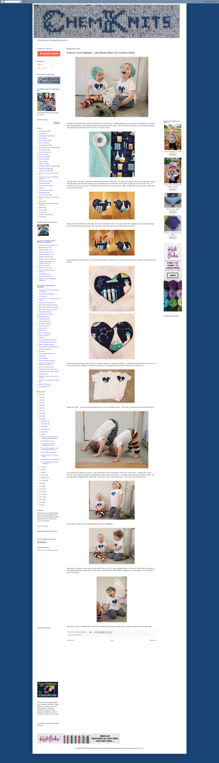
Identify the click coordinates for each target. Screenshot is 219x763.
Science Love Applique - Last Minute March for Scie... (49, 449)
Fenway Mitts (43, 328)
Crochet (41, 138)
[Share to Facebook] (101, 632)
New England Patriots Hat (47, 354)
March (43, 475)
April (42, 472)
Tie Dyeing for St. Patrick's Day (49, 459)
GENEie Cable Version (46, 257)
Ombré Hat (42, 356)
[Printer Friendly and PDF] (108, 633)
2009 (41, 502)
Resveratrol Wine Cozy (46, 276)
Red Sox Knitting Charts (46, 367)
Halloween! (42, 154)
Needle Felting (43, 183)
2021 (41, 408)
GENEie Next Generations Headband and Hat (47, 262)
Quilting (41, 201)
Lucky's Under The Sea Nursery (48, 173)
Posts (41, 65)
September (44, 429)
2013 (41, 491)
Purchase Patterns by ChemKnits (49, 197)
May (42, 469)
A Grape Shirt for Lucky (47, 441)
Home (112, 640)
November (44, 424)
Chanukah (42, 133)
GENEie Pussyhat (44, 265)
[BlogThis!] (97, 632)
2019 (41, 413)
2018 (41, 416)
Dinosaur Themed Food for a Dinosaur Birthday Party (49, 437)
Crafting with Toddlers (45, 136)
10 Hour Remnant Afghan (47, 294)
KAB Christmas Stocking (46, 344)
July (42, 434)
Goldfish (41, 337)
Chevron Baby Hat (44, 321)
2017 (41, 419)
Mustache (42, 351)
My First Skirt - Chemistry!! (48, 452)
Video (40, 217)
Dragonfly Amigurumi (45, 323)
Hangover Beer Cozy (45, 267)
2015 (41, 486)
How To (41, 161)
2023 (41, 403)
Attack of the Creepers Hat (47, 302)
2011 (41, 497)
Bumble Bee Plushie (45, 312)
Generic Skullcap (44, 335)
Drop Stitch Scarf (44, 326)
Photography (43, 192)
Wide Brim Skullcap (45, 384)
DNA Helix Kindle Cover (46, 254)
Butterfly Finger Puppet (46, 314)
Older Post (153, 640)
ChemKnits (77, 632)
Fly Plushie (42, 330)
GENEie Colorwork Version (47, 259)
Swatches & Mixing (45, 214)
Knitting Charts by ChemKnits (48, 166)
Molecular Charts (44, 181)
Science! (74, 635)
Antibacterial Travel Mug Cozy (48, 245)
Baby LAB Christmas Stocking (48, 305)
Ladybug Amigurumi (45, 349)
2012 (41, 494)
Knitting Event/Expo (45, 168)
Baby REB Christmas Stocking (48, 307)
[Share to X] (99, 632)
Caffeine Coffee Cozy (45, 250)
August (43, 432)
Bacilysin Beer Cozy (45, 247)
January (43, 480)
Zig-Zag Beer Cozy (44, 386)
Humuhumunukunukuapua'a (47, 342)
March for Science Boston (101, 127)
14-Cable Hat (43, 296)
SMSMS (41, 207)
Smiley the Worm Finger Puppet (48, 371)
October (43, 426)
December (44, 421)
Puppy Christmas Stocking (47, 360)
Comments (43, 68)
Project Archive (43, 195)
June (42, 467)
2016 (41, 483)
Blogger (140, 748)
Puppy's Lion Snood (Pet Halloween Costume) (46, 363)
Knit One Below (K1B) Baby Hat (48, 347)
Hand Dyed (42, 157)
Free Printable (43, 150)
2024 (41, 400)
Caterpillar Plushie (44, 319)
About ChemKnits (42, 526)
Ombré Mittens (43, 358)
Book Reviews (43, 131)
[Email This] (95, 632)
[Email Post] (90, 632)
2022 (41, 405)
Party (40, 188)
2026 (41, 395)
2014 (41, 489)
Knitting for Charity (44, 171)
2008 (41, 505)
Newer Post (70, 640)
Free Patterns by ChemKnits (47, 147)
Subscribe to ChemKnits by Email (47, 550)
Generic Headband (45, 333)
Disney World (43, 143)
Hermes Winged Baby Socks (47, 340)
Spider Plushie (43, 374)
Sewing (79, 635)
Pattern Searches (44, 190)
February (44, 477)
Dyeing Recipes (44, 145)
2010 (41, 499)
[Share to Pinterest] (104, 632)
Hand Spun (42, 159)
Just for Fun (42, 164)
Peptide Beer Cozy (44, 274)
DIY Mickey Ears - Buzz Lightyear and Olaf (47, 444)
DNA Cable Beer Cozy (46, 252)
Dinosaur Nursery (44, 140)
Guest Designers (44, 152)
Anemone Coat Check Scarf (172, 233)
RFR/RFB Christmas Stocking (48, 369)
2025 (41, 397)
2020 (41, 411)
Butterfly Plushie (44, 316)
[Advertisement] (46, 589)
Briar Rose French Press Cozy (48, 309)
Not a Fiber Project (44, 185)
